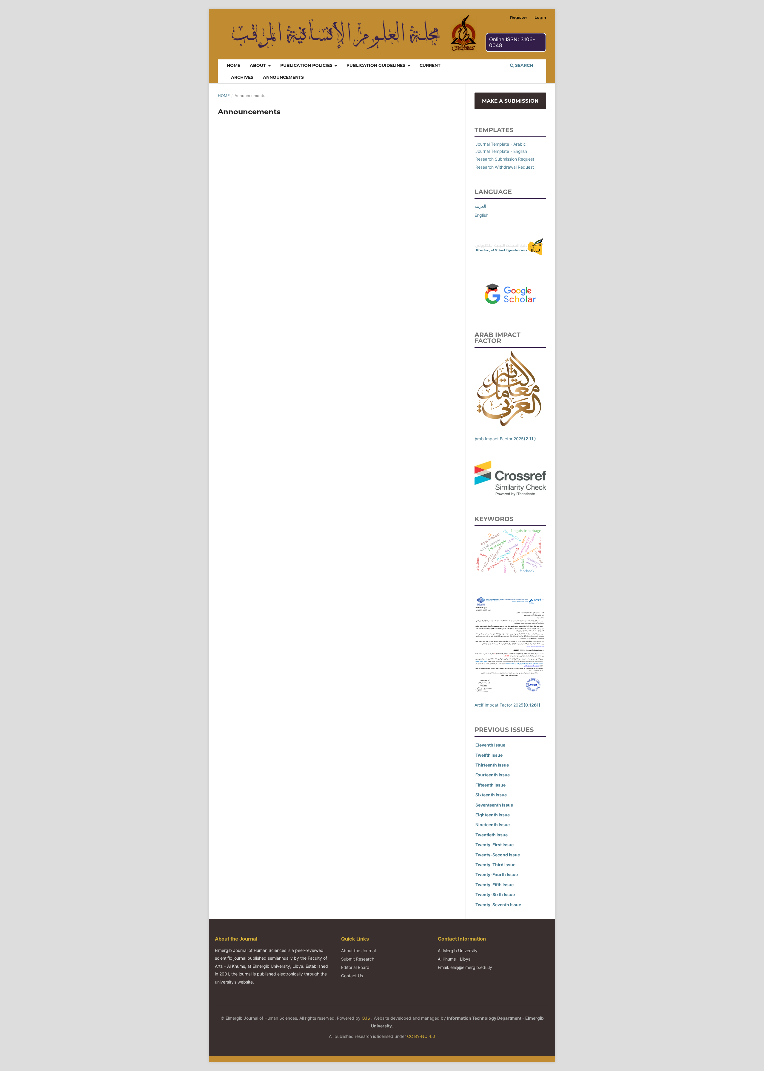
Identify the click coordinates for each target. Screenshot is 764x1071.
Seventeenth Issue (494, 804)
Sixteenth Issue (491, 794)
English (481, 215)
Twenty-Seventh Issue (498, 904)
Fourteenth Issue (492, 774)
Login (540, 17)
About (258, 65)
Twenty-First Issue (494, 844)
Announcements (283, 77)
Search (523, 65)
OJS (366, 1018)
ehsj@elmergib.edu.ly (471, 967)
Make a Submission (510, 101)
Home (233, 65)
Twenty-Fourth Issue (496, 874)
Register (518, 17)
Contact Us (352, 975)
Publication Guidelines (376, 65)
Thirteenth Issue (492, 764)
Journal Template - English (501, 151)
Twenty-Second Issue (497, 854)
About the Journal (358, 950)
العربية (480, 206)
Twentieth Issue (491, 834)
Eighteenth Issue (492, 814)
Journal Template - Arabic (500, 144)
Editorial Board (355, 967)
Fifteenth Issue (490, 784)
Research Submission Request (504, 158)
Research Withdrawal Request (504, 167)
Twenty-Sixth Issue (495, 894)
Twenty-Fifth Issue (494, 884)
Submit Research (357, 958)
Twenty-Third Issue (495, 864)
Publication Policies (307, 65)
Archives (242, 77)
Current (430, 65)
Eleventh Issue (490, 744)
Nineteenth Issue (492, 824)
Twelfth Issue (489, 755)
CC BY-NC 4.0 (421, 1036)
